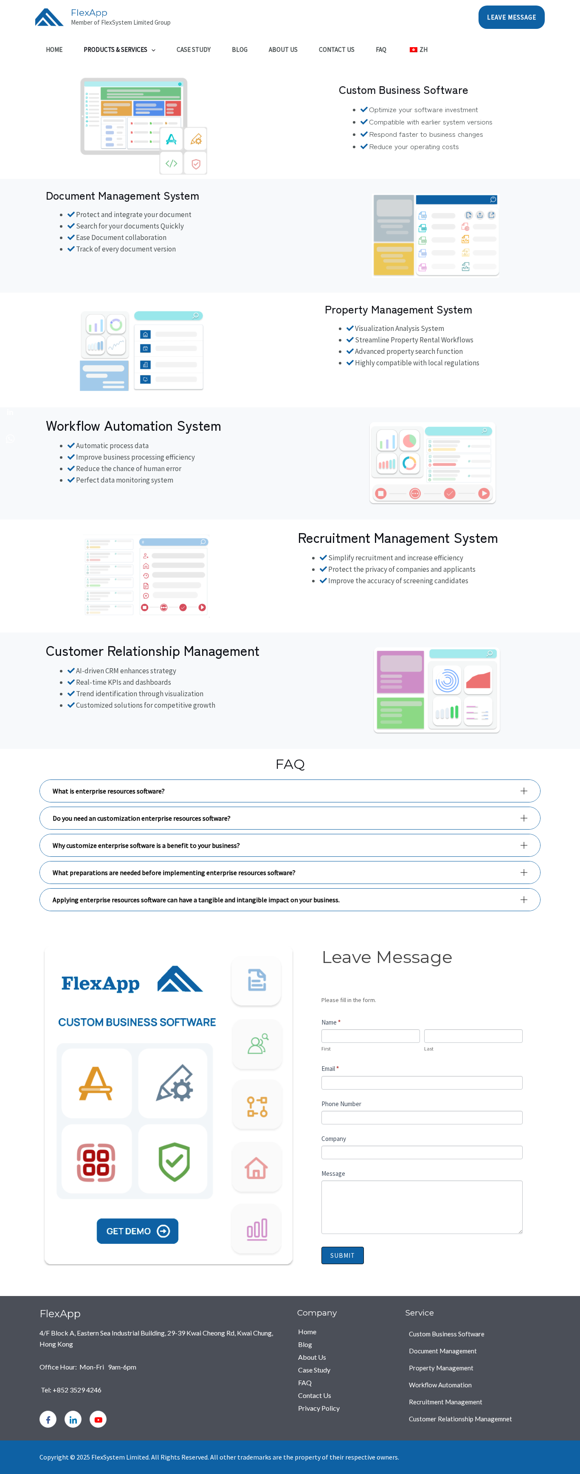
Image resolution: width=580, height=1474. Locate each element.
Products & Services (115, 49)
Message (333, 1173)
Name (331, 1022)
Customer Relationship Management (152, 650)
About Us (283, 49)
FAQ (381, 49)
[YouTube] (98, 1419)
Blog (240, 49)
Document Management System (122, 195)
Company (333, 1139)
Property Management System (398, 308)
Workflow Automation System (133, 425)
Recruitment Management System (398, 537)
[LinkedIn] (73, 1419)
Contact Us (337, 49)
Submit (342, 1255)
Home (54, 49)
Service (419, 1313)
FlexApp (89, 12)
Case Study (194, 49)
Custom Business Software (403, 89)
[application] (151, 50)
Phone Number (341, 1104)
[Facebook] (47, 1419)
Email (330, 1069)
